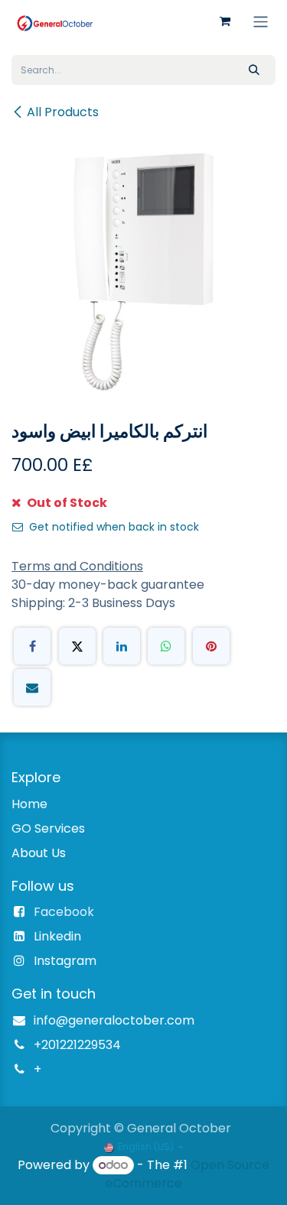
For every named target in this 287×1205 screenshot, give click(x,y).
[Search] (254, 70)
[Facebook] (32, 646)
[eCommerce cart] (225, 21)
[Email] (32, 687)
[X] (77, 646)
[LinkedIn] (121, 646)
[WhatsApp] (166, 646)
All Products (63, 112)
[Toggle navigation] (261, 21)
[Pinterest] (211, 646)
